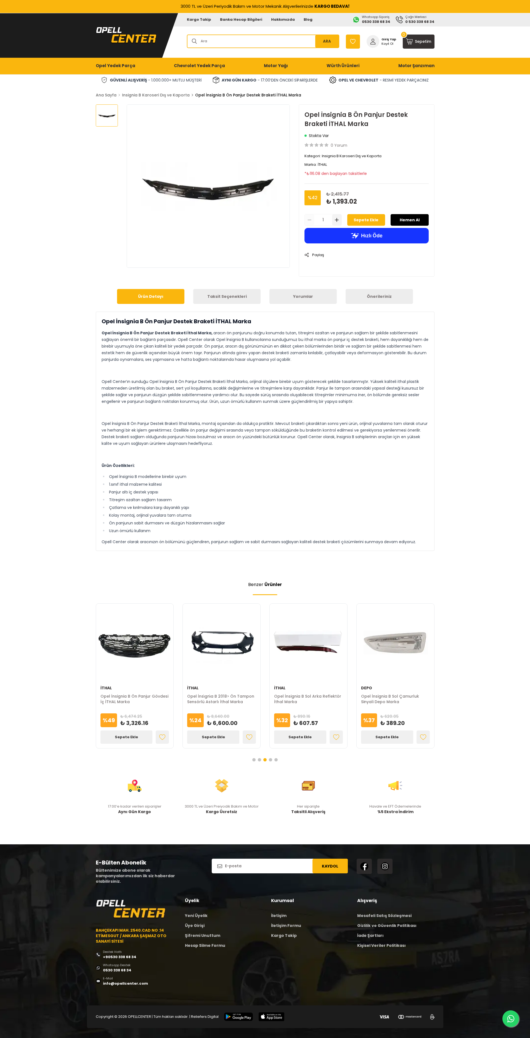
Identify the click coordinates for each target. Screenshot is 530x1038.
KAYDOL (330, 866)
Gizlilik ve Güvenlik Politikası (387, 925)
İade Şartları (370, 935)
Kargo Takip (199, 19)
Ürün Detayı (150, 296)
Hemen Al (410, 220)
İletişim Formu (286, 925)
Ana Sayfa (106, 95)
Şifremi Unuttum (202, 935)
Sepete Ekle (366, 220)
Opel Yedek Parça (115, 66)
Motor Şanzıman (416, 66)
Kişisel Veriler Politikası (381, 945)
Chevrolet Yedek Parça (199, 66)
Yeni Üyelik (196, 915)
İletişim (279, 915)
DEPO (366, 688)
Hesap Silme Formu (205, 945)
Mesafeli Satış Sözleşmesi (384, 915)
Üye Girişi (195, 925)
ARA (327, 41)
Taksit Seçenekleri (227, 296)
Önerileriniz (379, 296)
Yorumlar (303, 296)
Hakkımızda (283, 19)
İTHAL (322, 164)
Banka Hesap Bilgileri (241, 19)
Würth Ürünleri (343, 66)
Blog (308, 19)
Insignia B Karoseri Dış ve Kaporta (156, 95)
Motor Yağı (276, 66)
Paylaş (318, 254)
